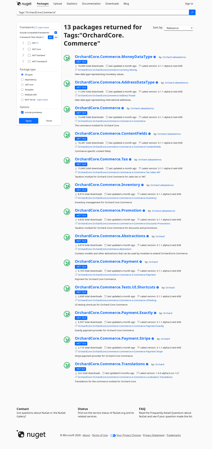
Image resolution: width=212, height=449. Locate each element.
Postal (132, 95)
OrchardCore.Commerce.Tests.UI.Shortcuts (115, 287)
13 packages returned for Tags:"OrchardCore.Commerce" (103, 35)
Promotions (163, 223)
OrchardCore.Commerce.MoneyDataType (113, 56)
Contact (23, 409)
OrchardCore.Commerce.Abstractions (110, 236)
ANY (56, 37)
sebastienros (179, 57)
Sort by (157, 27)
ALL (50, 37)
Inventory (151, 197)
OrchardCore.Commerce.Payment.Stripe (112, 338)
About (86, 435)
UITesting (151, 300)
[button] (36, 27)
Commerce (125, 121)
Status (83, 409)
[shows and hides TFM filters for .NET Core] (23, 49)
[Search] (192, 12)
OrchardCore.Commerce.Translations (110, 363)
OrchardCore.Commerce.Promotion (108, 210)
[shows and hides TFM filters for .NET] (23, 43)
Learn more (43, 27)
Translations (166, 377)
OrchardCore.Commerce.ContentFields (111, 133)
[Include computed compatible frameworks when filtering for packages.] (55, 32)
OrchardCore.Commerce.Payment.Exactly (114, 312)
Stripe (159, 351)
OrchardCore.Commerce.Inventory (107, 184)
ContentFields (153, 146)
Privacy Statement (153, 435)
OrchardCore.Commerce (105, 69)
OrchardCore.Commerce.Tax (101, 159)
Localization (152, 377)
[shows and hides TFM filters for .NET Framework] (23, 61)
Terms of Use (100, 435)
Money (133, 69)
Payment (151, 274)
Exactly (160, 325)
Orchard (167, 57)
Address (123, 95)
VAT (158, 172)
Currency (124, 69)
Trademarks (173, 435)
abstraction (125, 249)
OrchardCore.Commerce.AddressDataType (115, 82)
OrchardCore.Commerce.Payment (106, 261)
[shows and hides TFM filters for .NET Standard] (23, 55)
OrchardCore (85, 69)
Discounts (151, 223)
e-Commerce (138, 121)
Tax (148, 172)
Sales (153, 172)
